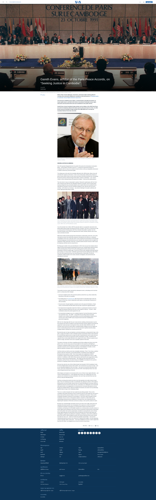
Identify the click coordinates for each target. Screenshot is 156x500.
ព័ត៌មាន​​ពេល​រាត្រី (62, 434)
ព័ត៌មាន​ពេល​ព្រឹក (62, 432)
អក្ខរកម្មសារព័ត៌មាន (101, 447)
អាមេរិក (41, 452)
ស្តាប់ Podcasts (62, 469)
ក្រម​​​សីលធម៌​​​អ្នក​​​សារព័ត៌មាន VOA (83, 475)
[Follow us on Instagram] (88, 433)
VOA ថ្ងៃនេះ (42, 436)
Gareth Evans (43, 89)
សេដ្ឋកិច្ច (60, 450)
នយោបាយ (61, 447)
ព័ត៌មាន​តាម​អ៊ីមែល (81, 469)
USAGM (42, 482)
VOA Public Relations (44, 484)
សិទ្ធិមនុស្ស (61, 452)
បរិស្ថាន (79, 447)
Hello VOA (61, 436)
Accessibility (80, 482)
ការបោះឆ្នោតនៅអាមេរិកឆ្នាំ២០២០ (103, 452)
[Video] (144, 2)
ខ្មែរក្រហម (80, 454)
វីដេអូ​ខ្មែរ (41, 432)
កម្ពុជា (41, 447)
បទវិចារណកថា (100, 456)
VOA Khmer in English (15, 2)
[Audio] (140, 2)
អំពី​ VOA (42, 475)
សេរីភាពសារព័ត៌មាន (101, 450)
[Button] (43, 95)
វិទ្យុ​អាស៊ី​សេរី (80, 484)
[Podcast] (96, 433)
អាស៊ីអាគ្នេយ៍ (42, 456)
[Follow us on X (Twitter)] (82, 433)
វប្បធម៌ (79, 452)
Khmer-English (100, 454)
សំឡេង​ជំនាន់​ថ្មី (61, 439)
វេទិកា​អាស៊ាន (61, 441)
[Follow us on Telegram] (91, 433)
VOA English (61, 482)
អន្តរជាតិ (41, 450)
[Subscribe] (99, 433)
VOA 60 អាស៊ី (42, 441)
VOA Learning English (82, 463)
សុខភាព (60, 454)
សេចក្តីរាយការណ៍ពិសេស (82, 456)
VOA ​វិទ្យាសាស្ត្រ (43, 439)
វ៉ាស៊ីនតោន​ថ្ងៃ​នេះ (43, 434)
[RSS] (93, 433)
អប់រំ (60, 456)
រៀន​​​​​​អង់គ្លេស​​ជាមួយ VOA (63, 463)
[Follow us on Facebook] (79, 433)
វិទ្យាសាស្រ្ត (80, 450)
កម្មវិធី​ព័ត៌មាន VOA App (44, 469)
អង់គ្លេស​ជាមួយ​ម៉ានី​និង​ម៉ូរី (44, 463)
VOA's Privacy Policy (63, 484)
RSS (98, 469)
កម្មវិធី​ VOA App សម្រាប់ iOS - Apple (46, 490)
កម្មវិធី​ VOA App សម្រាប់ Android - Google (67, 490)
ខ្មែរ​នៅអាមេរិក (42, 454)
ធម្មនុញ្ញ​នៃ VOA (62, 475)
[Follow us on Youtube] (85, 433)
